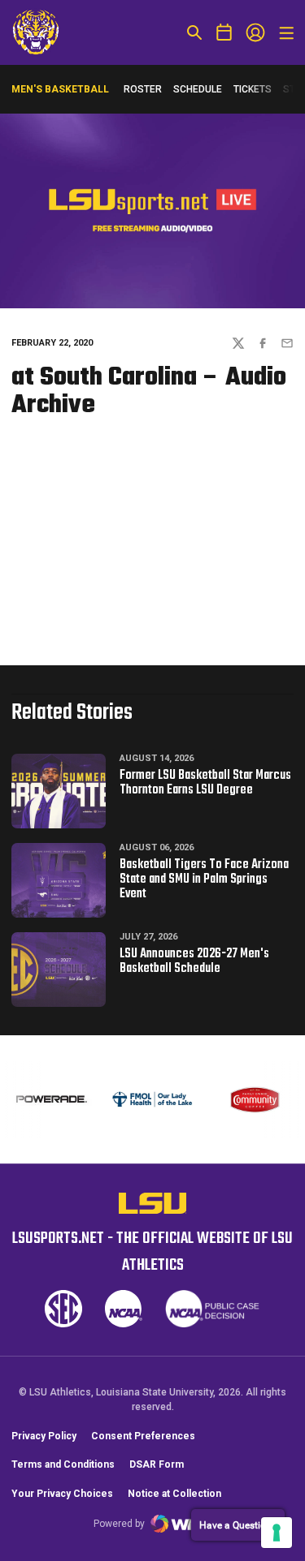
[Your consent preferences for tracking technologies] (276, 1532)
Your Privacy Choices (62, 1493)
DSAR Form (156, 1464)
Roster (143, 89)
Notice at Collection (174, 1493)
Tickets (252, 89)
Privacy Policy (43, 1436)
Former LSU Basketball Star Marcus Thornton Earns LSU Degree (205, 783)
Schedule (197, 89)
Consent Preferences (143, 1436)
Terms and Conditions (63, 1464)
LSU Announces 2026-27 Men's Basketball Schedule (194, 961)
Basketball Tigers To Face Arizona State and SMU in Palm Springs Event (204, 879)
